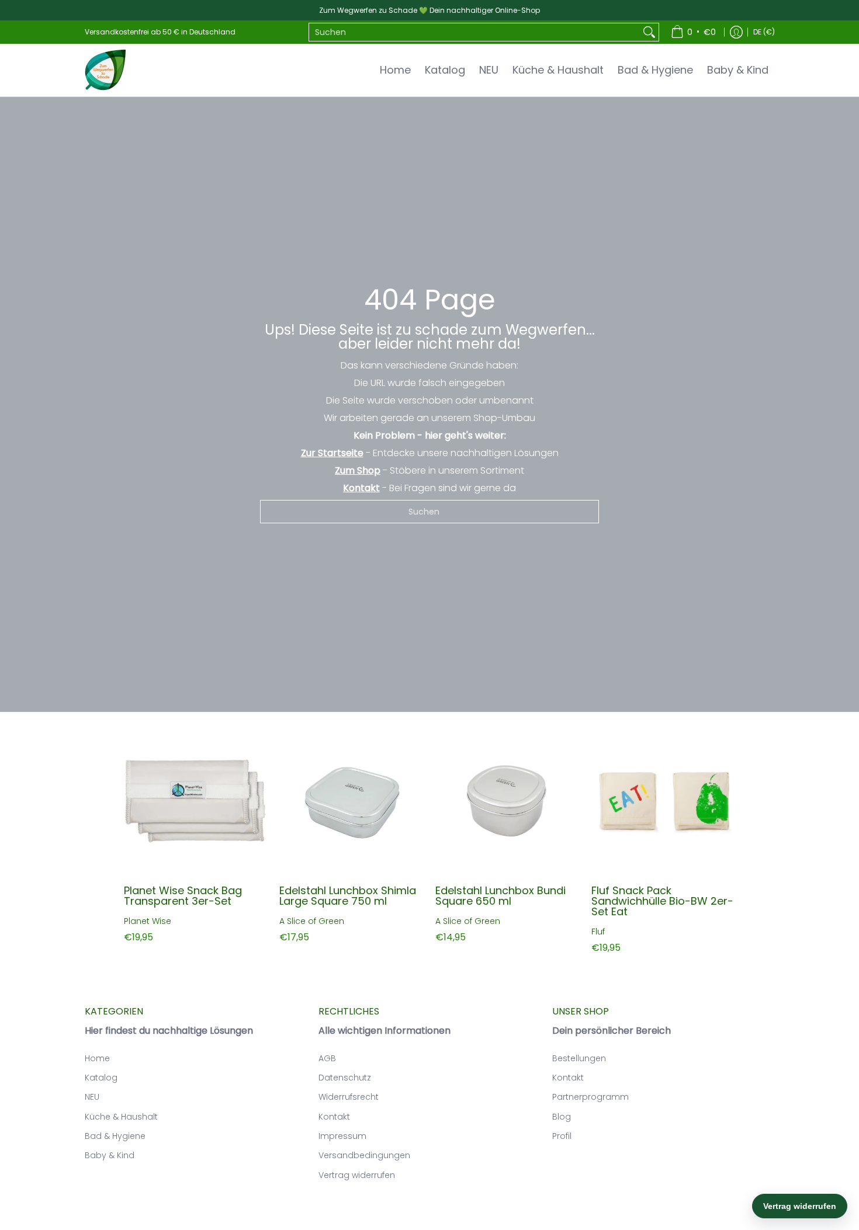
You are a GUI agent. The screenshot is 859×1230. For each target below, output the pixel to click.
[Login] (736, 32)
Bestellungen (579, 1058)
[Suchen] (649, 32)
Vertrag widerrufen (356, 1175)
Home (97, 1058)
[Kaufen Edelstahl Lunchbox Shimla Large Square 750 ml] (351, 801)
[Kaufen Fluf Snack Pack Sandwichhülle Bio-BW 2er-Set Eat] (663, 801)
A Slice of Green (311, 921)
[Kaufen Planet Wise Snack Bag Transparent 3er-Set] (196, 801)
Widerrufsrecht (348, 1097)
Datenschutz (344, 1077)
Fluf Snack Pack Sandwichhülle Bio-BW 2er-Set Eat (662, 901)
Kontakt (334, 1117)
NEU (92, 1097)
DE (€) (764, 32)
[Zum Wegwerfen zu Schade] (105, 70)
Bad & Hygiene (115, 1136)
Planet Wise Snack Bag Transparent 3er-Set (183, 895)
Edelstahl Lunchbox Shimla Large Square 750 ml (347, 895)
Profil (561, 1136)
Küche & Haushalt (121, 1117)
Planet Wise (147, 921)
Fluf (598, 931)
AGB (327, 1058)
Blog (561, 1117)
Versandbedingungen (364, 1155)
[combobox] (474, 32)
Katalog (101, 1077)
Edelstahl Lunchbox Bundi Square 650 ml (500, 895)
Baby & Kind (109, 1155)
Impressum (342, 1136)
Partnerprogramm (590, 1097)
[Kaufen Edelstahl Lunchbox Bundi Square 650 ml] (507, 801)
